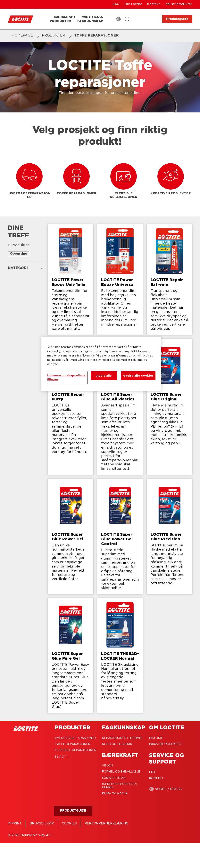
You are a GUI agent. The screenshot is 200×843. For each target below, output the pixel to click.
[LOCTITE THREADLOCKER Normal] (120, 655)
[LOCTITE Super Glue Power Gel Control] (120, 536)
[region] (101, 364)
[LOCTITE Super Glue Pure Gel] (70, 655)
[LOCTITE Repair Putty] (70, 407)
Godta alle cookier (138, 375)
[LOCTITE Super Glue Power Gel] (70, 536)
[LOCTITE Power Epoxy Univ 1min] (70, 279)
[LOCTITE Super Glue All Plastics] (120, 407)
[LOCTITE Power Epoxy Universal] (120, 279)
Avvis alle (104, 375)
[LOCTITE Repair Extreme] (169, 279)
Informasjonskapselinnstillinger (67, 377)
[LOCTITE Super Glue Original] (169, 407)
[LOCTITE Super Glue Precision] (169, 536)
